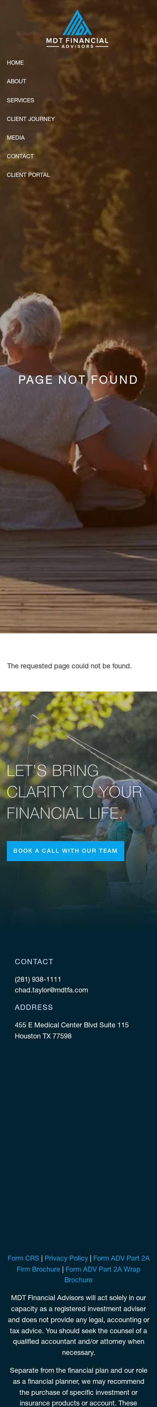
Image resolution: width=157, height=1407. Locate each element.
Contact (20, 156)
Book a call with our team (65, 850)
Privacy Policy (66, 1258)
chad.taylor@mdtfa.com (51, 990)
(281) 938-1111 (39, 979)
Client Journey (31, 118)
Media (16, 137)
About (16, 81)
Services (20, 100)
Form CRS (23, 1258)
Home (15, 62)
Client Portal (28, 174)
